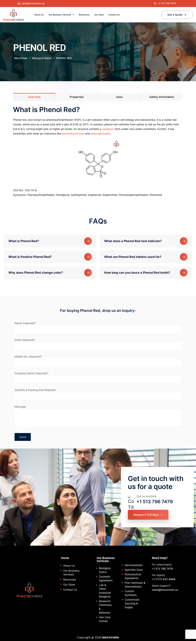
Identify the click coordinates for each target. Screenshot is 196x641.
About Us (39, 14)
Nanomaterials (134, 565)
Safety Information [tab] (161, 97)
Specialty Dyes (134, 569)
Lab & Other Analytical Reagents (105, 591)
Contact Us (114, 14)
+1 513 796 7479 (154, 501)
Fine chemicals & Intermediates (135, 584)
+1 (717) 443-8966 (163, 579)
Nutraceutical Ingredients (133, 576)
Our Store (99, 14)
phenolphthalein (100, 133)
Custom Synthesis (131, 593)
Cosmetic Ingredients (105, 578)
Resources (84, 14)
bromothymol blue (73, 133)
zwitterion (108, 129)
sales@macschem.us (165, 589)
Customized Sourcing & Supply (132, 603)
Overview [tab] (34, 97)
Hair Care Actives (105, 619)
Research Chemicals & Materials (105, 607)
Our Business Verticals (59, 14)
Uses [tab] (119, 97)
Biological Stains (105, 570)
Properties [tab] (77, 97)
